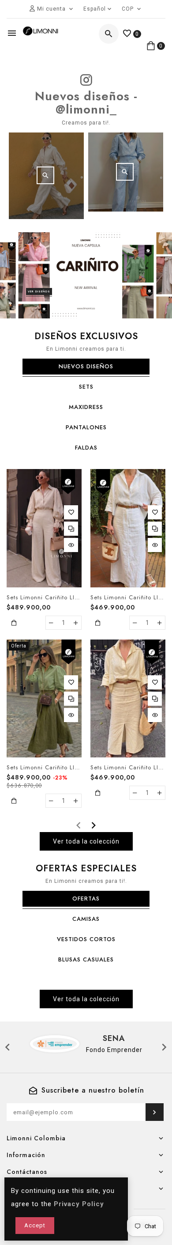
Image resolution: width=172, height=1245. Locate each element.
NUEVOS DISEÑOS (86, 366)
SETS (86, 386)
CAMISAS (86, 919)
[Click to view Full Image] (45, 175)
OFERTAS (86, 898)
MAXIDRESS (86, 407)
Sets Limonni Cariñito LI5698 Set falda (44, 767)
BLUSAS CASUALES (86, 959)
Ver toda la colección (86, 841)
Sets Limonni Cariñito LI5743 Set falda (127, 767)
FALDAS (86, 447)
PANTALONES (86, 427)
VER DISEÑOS (39, 291)
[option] (86, 275)
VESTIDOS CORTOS (86, 939)
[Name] (155, 1112)
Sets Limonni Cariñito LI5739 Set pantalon (44, 597)
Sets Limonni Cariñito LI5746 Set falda (127, 597)
